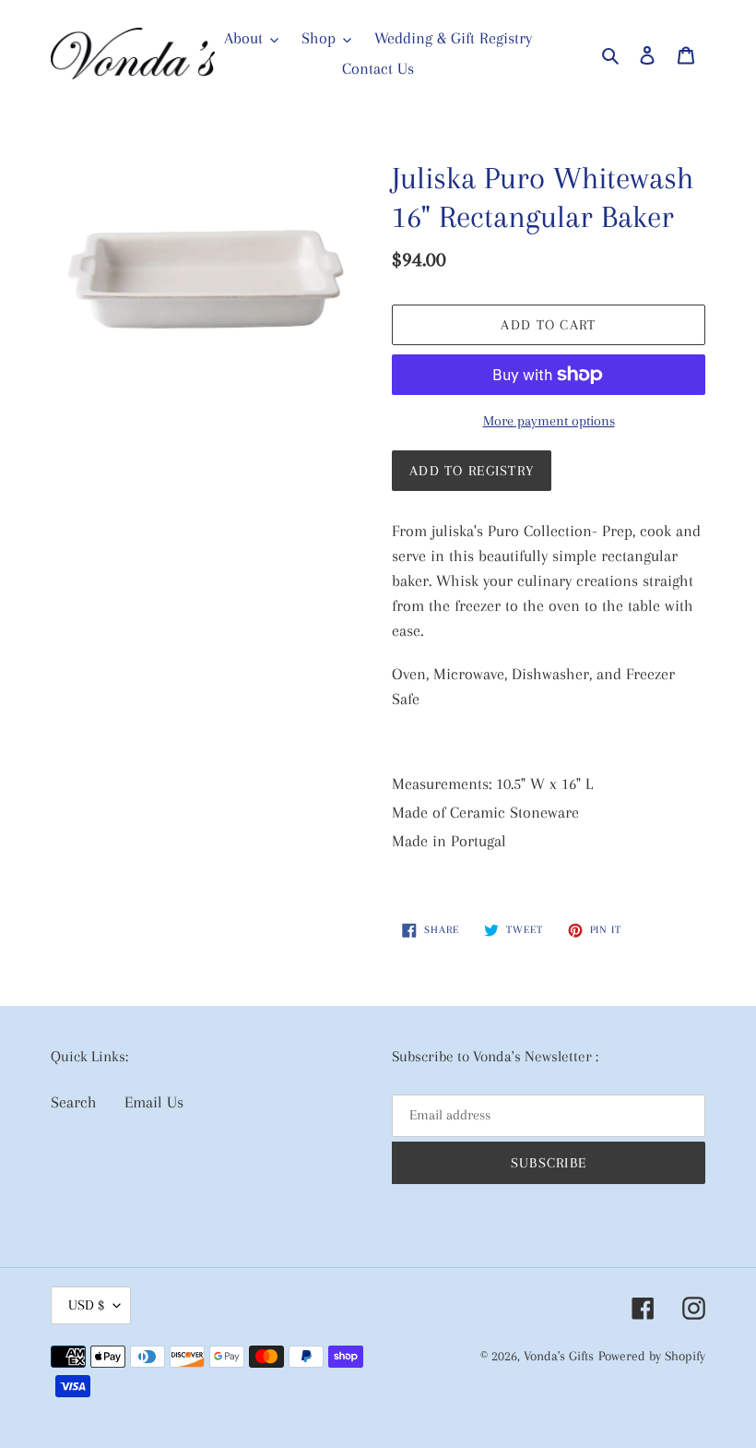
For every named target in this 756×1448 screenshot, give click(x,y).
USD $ (86, 1305)
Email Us (153, 1102)
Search (74, 1102)
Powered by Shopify (651, 1355)
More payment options (549, 421)
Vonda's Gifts (559, 1355)
